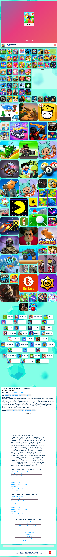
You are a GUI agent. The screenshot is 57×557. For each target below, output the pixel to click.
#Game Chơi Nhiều (22, 395)
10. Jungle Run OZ (15, 516)
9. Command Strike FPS (17, 488)
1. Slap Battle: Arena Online (28, 521)
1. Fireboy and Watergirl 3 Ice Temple (20, 471)
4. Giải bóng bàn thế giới (17, 478)
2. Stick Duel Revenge (17, 473)
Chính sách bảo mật (24, 553)
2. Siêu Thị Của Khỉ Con (17, 498)
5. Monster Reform (16, 505)
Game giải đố (9, 410)
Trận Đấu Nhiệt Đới (12, 390)
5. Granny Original (15, 480)
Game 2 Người (4, 390)
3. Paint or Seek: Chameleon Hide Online (28, 525)
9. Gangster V (28, 538)
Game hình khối (21, 410)
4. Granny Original (15, 503)
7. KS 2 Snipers (28, 534)
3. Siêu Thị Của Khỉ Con (17, 475)
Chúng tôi (16, 553)
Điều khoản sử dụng (33, 553)
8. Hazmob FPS (15, 486)
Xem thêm (33, 410)
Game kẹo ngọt (28, 410)
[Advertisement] (44, 79)
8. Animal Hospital (28, 536)
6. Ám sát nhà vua (15, 482)
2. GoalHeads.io (28, 523)
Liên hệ (40, 553)
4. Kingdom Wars (28, 528)
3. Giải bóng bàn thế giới (17, 500)
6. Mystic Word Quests (28, 532)
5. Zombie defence (28, 530)
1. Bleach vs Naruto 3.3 (17, 496)
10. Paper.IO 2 (14, 491)
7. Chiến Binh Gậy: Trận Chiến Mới (19, 484)
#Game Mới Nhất (8, 395)
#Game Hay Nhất (15, 395)
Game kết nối (15, 410)
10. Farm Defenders (28, 541)
